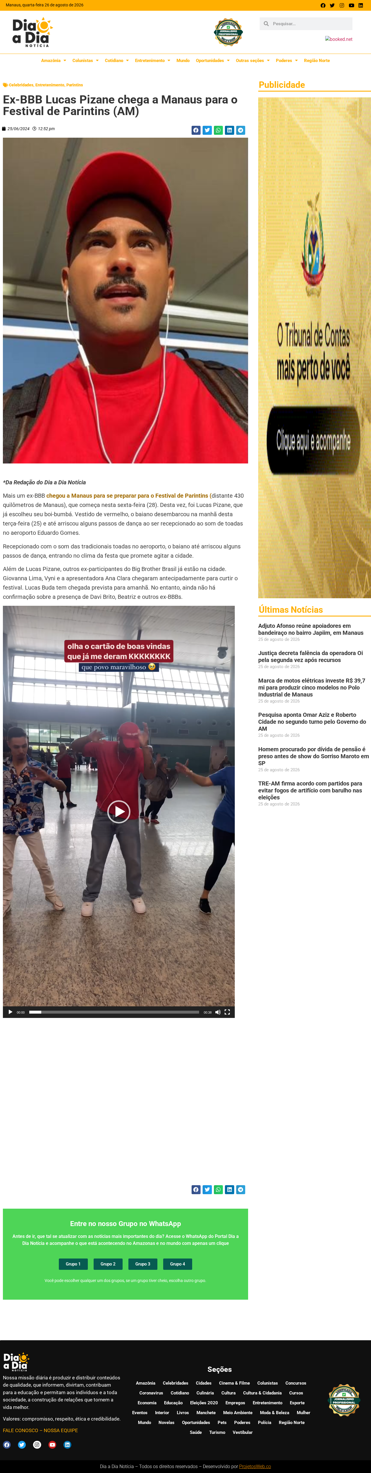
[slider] (114, 1012)
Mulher (303, 1412)
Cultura (228, 1393)
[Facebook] (323, 5)
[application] (119, 812)
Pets (222, 1422)
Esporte (297, 1402)
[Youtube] (351, 5)
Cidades (204, 1383)
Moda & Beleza (274, 1412)
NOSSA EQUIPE (61, 1430)
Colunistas (82, 60)
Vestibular (243, 1432)
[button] (196, 130)
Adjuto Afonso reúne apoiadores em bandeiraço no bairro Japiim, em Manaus (310, 629)
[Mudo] (218, 1012)
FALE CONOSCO (20, 1430)
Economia (147, 1402)
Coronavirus (151, 1393)
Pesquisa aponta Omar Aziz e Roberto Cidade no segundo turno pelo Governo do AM (312, 721)
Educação (173, 1402)
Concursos (295, 1383)
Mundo (183, 60)
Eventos (140, 1412)
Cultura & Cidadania (262, 1393)
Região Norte (317, 60)
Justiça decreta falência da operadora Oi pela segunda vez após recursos (310, 656)
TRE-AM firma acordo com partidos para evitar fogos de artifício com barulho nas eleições (310, 790)
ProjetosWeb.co (255, 1466)
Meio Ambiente (237, 1412)
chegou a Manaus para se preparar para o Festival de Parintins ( (129, 495)
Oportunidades (210, 60)
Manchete (206, 1412)
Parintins (74, 85)
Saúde (196, 1432)
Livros (183, 1412)
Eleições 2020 (204, 1402)
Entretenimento (150, 60)
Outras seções (250, 60)
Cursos (296, 1393)
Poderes (284, 60)
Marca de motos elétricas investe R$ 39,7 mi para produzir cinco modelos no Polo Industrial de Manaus (311, 687)
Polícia (264, 1422)
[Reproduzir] (10, 1012)
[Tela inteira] (227, 1012)
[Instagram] (341, 5)
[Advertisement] (125, 1103)
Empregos (235, 1402)
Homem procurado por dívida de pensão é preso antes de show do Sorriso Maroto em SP (313, 756)
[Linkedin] (360, 5)
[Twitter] (332, 5)
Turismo (217, 1432)
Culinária (205, 1393)
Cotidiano (114, 60)
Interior (162, 1412)
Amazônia (51, 60)
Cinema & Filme (234, 1383)
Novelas (166, 1422)
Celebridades (21, 85)
